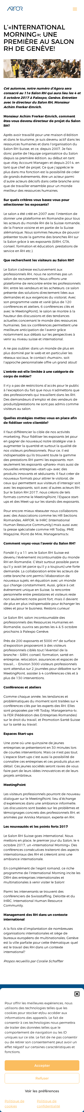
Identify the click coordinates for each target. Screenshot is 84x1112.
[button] (77, 994)
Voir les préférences (42, 1091)
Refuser (42, 1078)
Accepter (42, 1065)
